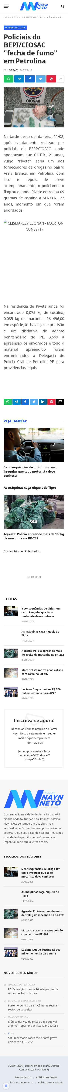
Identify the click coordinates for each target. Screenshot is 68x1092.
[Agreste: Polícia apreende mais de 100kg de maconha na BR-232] (34, 512)
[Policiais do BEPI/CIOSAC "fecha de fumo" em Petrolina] (34, 107)
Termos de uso (23, 1077)
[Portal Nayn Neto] (34, 6)
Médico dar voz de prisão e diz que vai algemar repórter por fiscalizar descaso (33, 1023)
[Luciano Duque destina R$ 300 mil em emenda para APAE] (11, 692)
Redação (13, 69)
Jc (9, 1033)
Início (6, 17)
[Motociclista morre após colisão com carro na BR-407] (11, 673)
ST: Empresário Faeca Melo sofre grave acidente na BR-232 (32, 1040)
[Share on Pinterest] (51, 78)
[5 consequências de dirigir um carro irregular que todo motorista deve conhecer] (34, 445)
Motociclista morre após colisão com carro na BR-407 (42, 672)
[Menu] (6, 6)
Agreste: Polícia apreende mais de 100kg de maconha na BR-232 (34, 536)
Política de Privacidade (50, 1082)
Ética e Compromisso (21, 1082)
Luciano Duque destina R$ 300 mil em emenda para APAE (41, 691)
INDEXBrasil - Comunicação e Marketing (40, 1067)
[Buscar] (62, 6)
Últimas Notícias (15, 27)
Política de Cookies (46, 1077)
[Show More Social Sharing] (60, 78)
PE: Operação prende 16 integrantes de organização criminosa (33, 991)
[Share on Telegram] (19, 78)
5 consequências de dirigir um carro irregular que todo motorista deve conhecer (30, 471)
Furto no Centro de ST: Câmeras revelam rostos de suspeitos (33, 1007)
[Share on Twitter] (40, 78)
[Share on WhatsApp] (8, 78)
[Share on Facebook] (30, 78)
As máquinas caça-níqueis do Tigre (30, 488)
